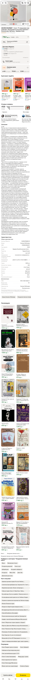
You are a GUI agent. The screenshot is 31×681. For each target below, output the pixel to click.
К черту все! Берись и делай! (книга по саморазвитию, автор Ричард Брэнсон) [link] (7, 449)
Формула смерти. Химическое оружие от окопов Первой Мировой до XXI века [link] (22, 325)
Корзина (22, 679)
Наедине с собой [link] (20, 448)
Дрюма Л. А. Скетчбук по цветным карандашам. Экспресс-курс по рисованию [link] (22, 523)
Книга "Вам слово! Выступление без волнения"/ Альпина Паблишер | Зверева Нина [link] (7, 96)
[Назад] (3, 3)
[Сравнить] (22, 3)
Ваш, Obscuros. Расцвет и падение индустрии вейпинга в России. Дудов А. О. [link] (8, 350)
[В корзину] (10, 90)
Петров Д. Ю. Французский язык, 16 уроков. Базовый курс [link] (7, 523)
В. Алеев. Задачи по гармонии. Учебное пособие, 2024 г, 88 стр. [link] (22, 375)
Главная (3, 679)
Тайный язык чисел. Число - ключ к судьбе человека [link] (8, 498)
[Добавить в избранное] (25, 3)
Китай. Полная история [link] (22, 472)
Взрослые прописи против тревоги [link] (22, 547)
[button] (15, 37)
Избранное (15, 679)
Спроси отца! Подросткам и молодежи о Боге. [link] (22, 424)
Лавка (9, 679)
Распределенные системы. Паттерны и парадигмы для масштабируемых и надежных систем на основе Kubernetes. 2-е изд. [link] (8, 547)
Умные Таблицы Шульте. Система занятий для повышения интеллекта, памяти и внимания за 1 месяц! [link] (7, 374)
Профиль (28, 679)
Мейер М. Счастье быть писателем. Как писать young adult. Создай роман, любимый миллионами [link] (22, 350)
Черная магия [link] (5, 423)
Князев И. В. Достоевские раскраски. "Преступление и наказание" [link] (8, 399)
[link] (3, 563)
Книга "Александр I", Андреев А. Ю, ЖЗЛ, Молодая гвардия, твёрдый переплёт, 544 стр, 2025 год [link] (7, 473)
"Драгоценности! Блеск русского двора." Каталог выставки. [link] (22, 498)
